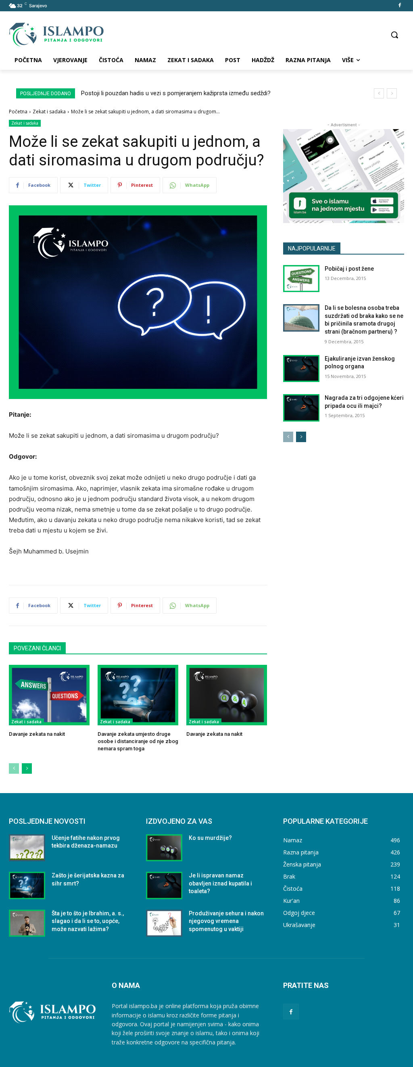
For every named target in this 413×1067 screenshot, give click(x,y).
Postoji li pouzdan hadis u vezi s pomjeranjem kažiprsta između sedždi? (176, 93)
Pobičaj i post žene (349, 268)
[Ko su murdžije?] (164, 848)
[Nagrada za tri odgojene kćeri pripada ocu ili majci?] (301, 408)
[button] (394, 34)
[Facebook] (399, 5)
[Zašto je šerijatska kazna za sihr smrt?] (27, 885)
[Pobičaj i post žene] (301, 278)
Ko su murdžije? (210, 838)
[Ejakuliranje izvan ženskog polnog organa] (301, 368)
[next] (392, 93)
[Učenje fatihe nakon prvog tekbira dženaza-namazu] (27, 848)
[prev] (379, 93)
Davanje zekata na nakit (37, 734)
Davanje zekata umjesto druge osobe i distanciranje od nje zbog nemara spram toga (138, 741)
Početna (18, 111)
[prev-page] (14, 768)
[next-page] (27, 768)
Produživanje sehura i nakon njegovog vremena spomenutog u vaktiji (226, 921)
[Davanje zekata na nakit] (49, 695)
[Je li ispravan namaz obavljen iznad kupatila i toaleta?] (164, 885)
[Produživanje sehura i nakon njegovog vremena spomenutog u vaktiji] (164, 923)
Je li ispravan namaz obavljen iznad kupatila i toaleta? (220, 883)
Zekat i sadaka (49, 111)
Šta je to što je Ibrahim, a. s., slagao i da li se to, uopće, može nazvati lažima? (88, 921)
